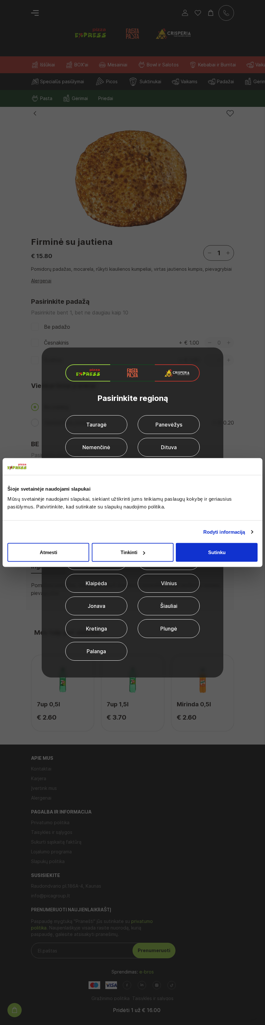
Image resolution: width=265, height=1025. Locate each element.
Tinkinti (129, 552)
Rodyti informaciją (224, 531)
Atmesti (48, 552)
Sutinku (217, 552)
